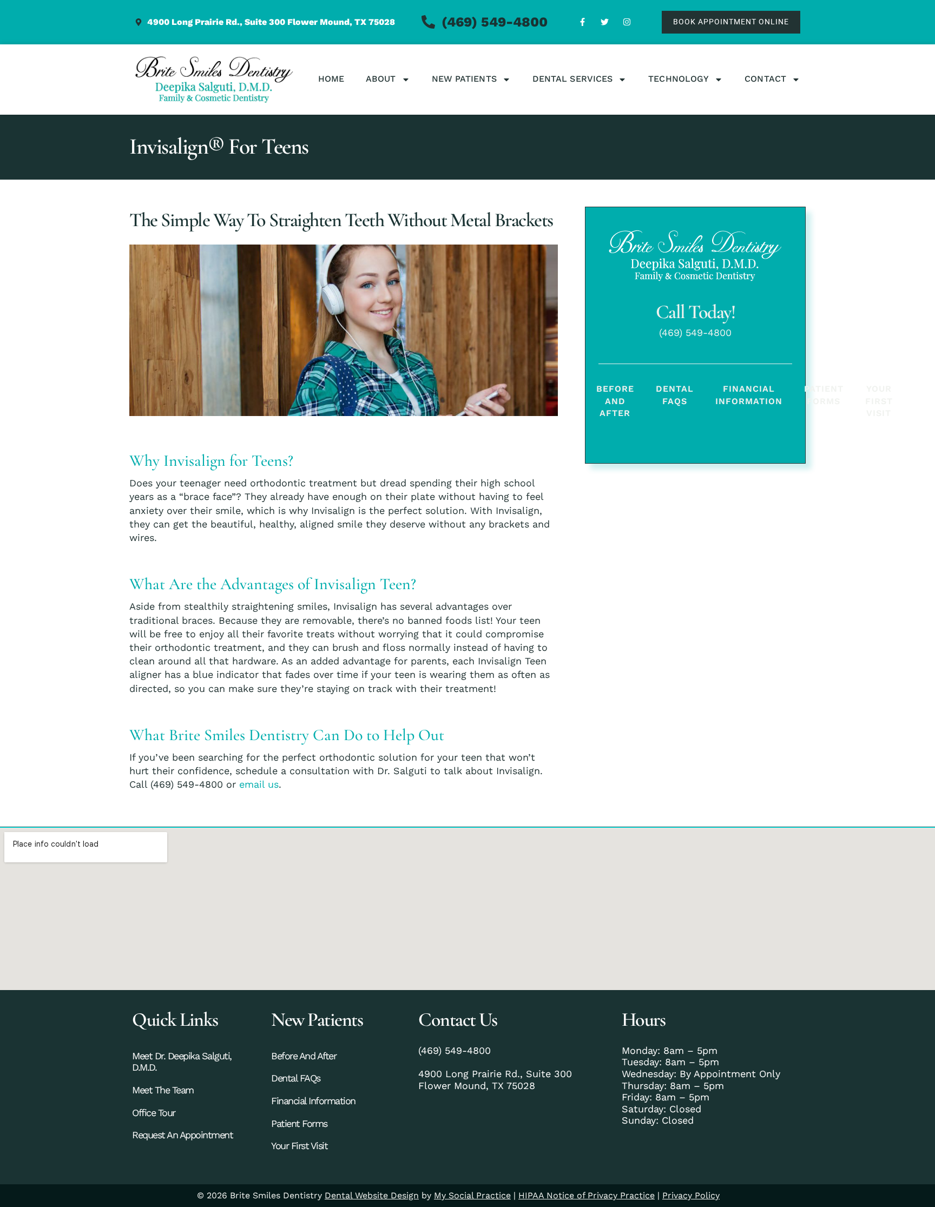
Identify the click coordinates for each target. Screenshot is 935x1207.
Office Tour (153, 1112)
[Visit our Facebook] (582, 22)
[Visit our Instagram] (626, 22)
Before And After (615, 401)
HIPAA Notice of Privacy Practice (586, 1195)
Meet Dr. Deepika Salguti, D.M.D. (182, 1061)
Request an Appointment (182, 1134)
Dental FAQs (675, 395)
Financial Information (748, 395)
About (381, 79)
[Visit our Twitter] (604, 22)
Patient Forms (824, 395)
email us (259, 784)
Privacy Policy (691, 1195)
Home (331, 79)
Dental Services (572, 79)
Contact (765, 79)
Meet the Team (163, 1090)
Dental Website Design (372, 1195)
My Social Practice (472, 1195)
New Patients (464, 79)
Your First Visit (879, 401)
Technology (678, 79)
